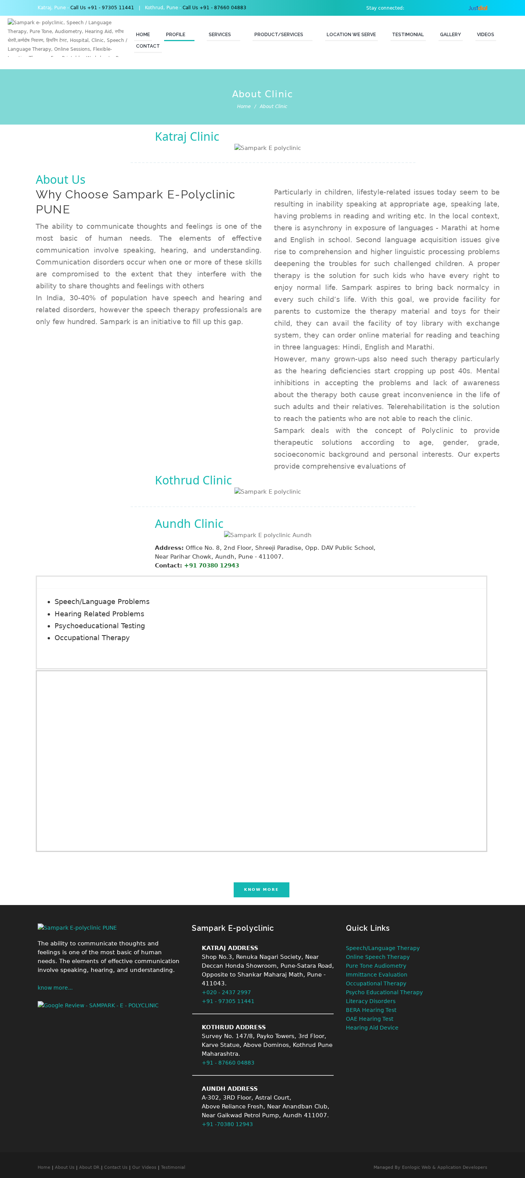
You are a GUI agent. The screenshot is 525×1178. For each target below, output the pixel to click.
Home (143, 34)
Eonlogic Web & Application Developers (444, 1167)
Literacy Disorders (370, 1001)
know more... (55, 988)
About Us (65, 1167)
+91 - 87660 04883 (228, 1063)
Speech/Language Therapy (383, 948)
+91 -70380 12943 (227, 1124)
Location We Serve (351, 34)
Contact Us (116, 1167)
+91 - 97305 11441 (228, 1001)
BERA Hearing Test (371, 1010)
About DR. (90, 1167)
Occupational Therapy (376, 983)
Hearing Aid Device (372, 1028)
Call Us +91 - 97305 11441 (102, 7)
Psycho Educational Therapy (384, 992)
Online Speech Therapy (378, 957)
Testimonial (408, 34)
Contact (148, 46)
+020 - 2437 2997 (226, 992)
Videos (485, 34)
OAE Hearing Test (369, 1019)
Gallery (450, 34)
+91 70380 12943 (211, 565)
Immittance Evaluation (376, 975)
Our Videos (145, 1167)
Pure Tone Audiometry (376, 966)
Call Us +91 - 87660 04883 (213, 7)
